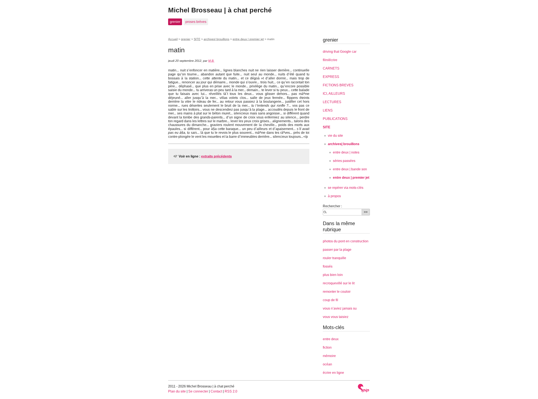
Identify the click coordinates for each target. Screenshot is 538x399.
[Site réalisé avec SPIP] (363, 388)
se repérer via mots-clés (345, 187)
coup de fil (330, 300)
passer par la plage (337, 249)
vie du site (335, 135)
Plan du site (177, 391)
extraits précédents (216, 156)
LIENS (328, 110)
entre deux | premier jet (248, 39)
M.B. (211, 60)
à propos (334, 196)
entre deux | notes (346, 152)
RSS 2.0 (231, 391)
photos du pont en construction (345, 241)
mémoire (329, 356)
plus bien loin (333, 275)
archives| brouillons (216, 39)
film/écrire (330, 60)
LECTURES (332, 102)
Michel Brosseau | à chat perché (220, 10)
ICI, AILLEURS (334, 93)
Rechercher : (332, 206)
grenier (175, 22)
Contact (216, 391)
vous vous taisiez (335, 317)
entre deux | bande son (350, 169)
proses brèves (195, 22)
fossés (327, 266)
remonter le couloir (337, 291)
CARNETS (331, 68)
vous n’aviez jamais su (340, 308)
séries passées (344, 161)
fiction (327, 347)
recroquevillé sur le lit (339, 283)
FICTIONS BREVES (338, 85)
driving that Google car (339, 51)
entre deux (331, 339)
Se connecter (198, 391)
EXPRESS (331, 77)
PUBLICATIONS (335, 119)
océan (327, 364)
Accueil (173, 39)
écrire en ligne (333, 372)
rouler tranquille (334, 258)
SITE (197, 39)
